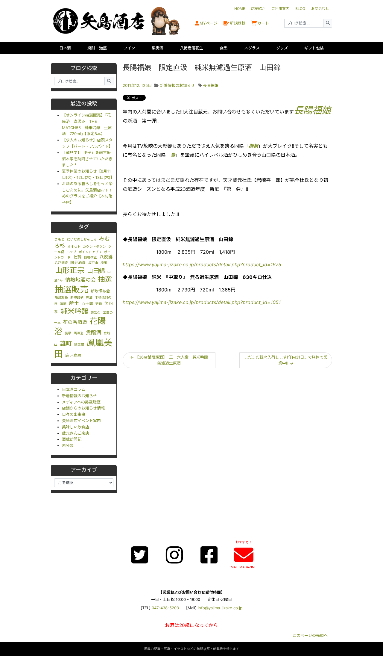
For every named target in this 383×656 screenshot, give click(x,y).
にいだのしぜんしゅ (82, 239)
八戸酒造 (61, 263)
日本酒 (65, 48)
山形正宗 (70, 270)
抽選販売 (71, 289)
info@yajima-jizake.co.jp (220, 607)
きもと (60, 239)
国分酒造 (78, 262)
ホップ (71, 252)
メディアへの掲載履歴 (81, 402)
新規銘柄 (76, 298)
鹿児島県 (73, 355)
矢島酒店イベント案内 (81, 420)
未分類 (68, 445)
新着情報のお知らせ (79, 395)
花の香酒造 (75, 322)
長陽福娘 (210, 85)
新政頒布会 (100, 291)
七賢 (77, 257)
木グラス (252, 48)
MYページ (209, 23)
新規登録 (237, 23)
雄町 (66, 343)
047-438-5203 (165, 607)
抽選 (105, 279)
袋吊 (68, 333)
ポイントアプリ (90, 252)
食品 (223, 48)
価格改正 (90, 257)
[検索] (327, 23)
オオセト (73, 247)
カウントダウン (94, 247)
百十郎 (87, 303)
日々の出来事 (73, 414)
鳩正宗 (79, 345)
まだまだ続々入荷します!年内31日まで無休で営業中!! (285, 360)
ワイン (129, 48)
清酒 (63, 304)
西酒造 (78, 333)
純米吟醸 (74, 311)
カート (263, 23)
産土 (74, 303)
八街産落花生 (191, 48)
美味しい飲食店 (75, 426)
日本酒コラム (73, 389)
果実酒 (157, 48)
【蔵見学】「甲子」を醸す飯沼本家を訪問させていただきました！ (87, 158)
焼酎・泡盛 (97, 48)
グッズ (282, 48)
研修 (98, 304)
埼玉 (104, 263)
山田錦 (96, 270)
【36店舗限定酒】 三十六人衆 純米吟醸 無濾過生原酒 (171, 360)
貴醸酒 (93, 332)
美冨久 (96, 313)
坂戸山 (93, 263)
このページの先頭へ (310, 635)
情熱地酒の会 (80, 279)
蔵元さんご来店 (75, 433)
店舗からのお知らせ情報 (83, 408)
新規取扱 (61, 298)
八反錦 (106, 257)
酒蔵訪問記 (71, 439)
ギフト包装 (314, 48)
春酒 (89, 298)
